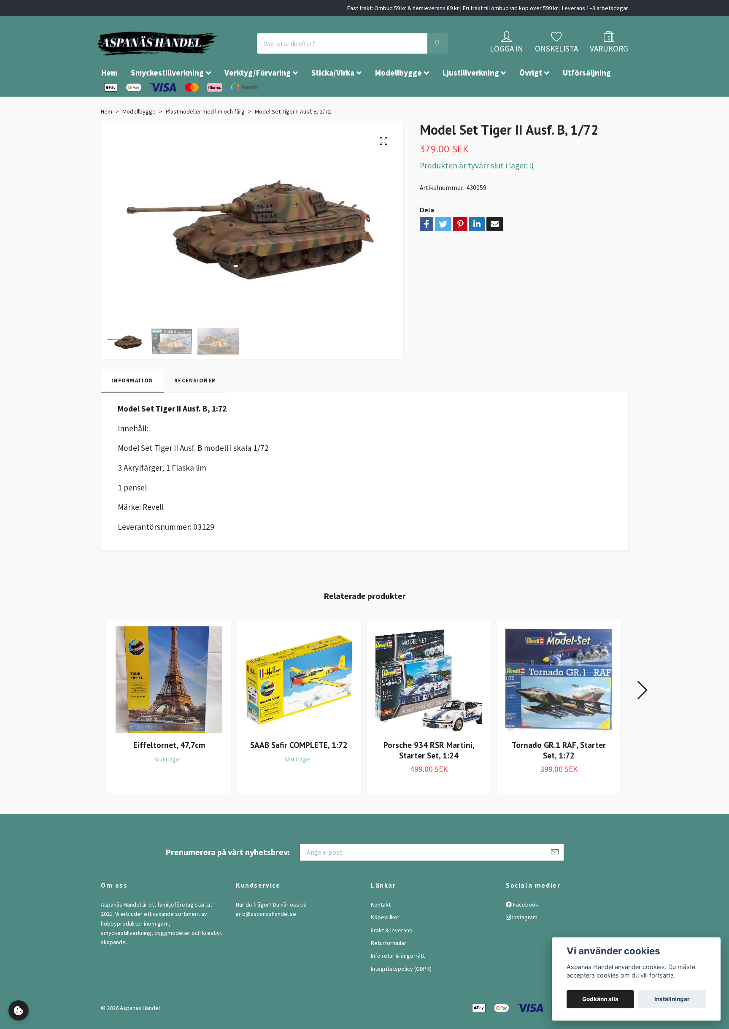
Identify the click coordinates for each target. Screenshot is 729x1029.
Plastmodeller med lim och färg (205, 137)
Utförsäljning (587, 98)
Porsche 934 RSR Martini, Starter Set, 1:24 (429, 775)
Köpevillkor (385, 942)
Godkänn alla (600, 999)
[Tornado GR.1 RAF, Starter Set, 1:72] (558, 705)
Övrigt (530, 98)
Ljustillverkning (471, 98)
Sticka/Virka (332, 98)
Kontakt (381, 930)
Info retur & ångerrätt (398, 981)
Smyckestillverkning (167, 98)
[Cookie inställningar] (18, 1010)
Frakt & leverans (391, 955)
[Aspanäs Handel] (206, 56)
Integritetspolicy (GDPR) (401, 994)
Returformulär (388, 968)
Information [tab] (132, 405)
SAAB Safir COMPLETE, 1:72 (299, 770)
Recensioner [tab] (195, 405)
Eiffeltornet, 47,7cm (169, 770)
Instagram (524, 942)
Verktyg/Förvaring (257, 98)
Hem (109, 98)
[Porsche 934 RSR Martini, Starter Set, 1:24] (428, 705)
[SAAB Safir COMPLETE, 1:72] (299, 705)
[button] (642, 715)
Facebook (525, 930)
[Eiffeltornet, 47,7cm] (169, 705)
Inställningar (672, 999)
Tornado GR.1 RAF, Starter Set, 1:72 (559, 775)
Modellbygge (398, 98)
